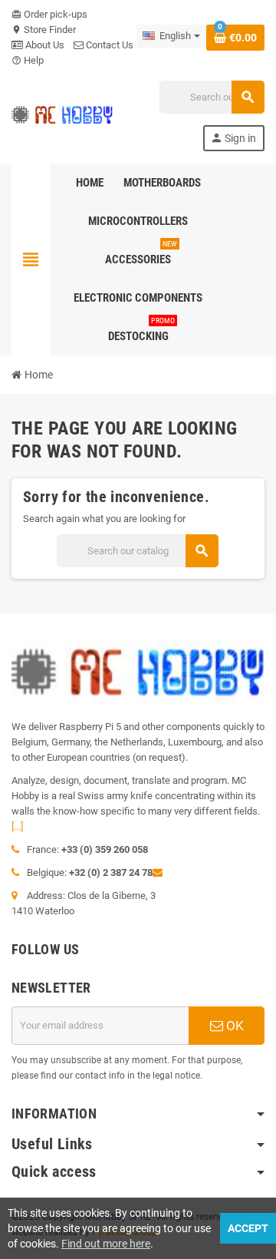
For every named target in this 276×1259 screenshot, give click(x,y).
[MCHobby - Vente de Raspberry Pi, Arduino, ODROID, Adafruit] (62, 115)
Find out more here (105, 1244)
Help (28, 60)
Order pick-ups (49, 14)
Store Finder (44, 29)
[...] (17, 826)
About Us (43, 45)
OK (233, 1025)
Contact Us (108, 45)
